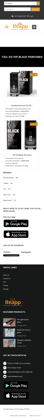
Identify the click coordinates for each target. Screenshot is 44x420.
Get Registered (20, 16)
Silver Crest (7, 194)
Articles (5, 285)
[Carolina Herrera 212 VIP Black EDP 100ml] (22, 85)
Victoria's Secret (8, 177)
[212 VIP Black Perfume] (22, 134)
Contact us (6, 278)
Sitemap (5, 289)
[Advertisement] (22, 36)
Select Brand (7, 200)
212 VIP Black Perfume (22, 155)
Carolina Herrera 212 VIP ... (22, 106)
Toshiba (5, 183)
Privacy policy (35, 415)
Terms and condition (18, 415)
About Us (6, 275)
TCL (4, 189)
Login (31, 16)
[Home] (18, 26)
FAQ (4, 282)
